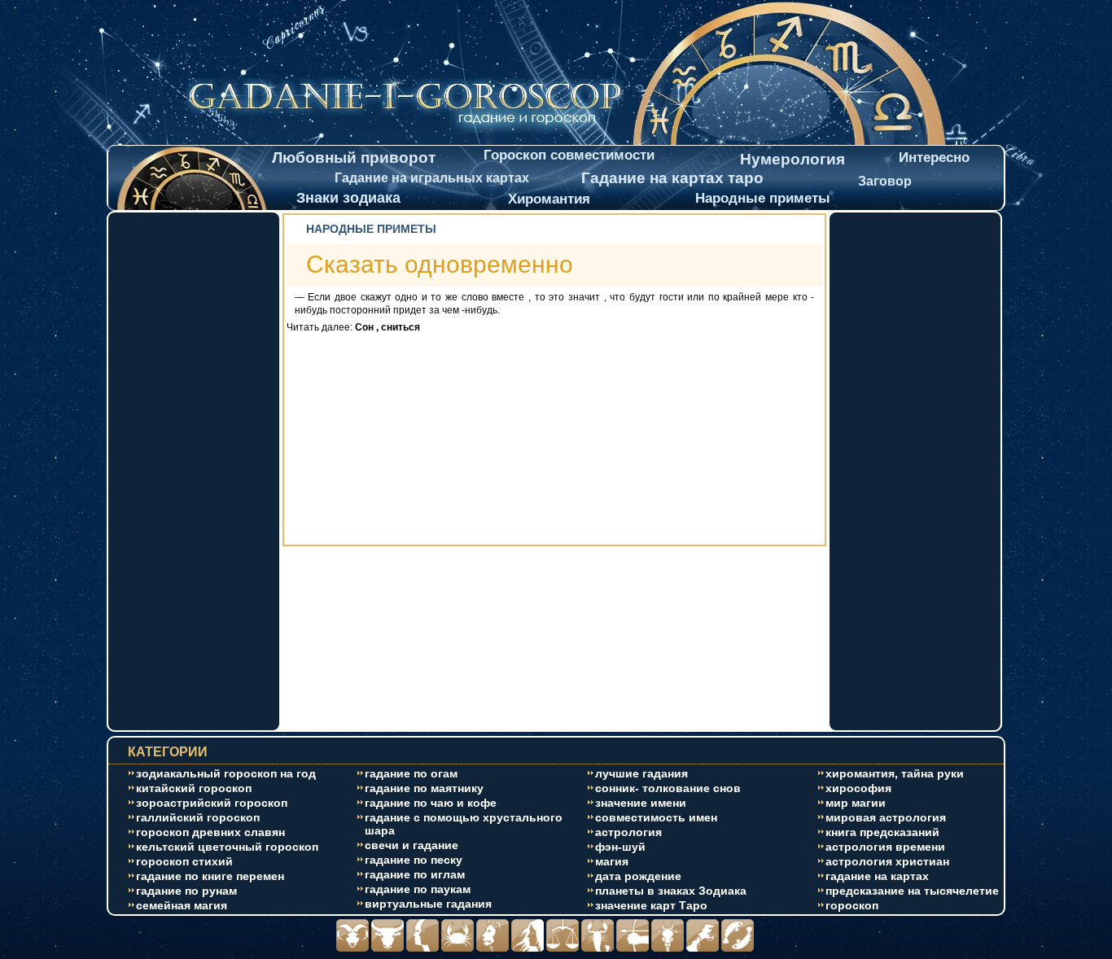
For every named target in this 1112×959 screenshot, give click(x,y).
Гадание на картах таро (672, 177)
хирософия (858, 788)
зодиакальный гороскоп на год (226, 773)
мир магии (855, 802)
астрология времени (885, 846)
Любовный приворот (354, 157)
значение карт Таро (651, 905)
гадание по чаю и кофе (431, 802)
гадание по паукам (418, 889)
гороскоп (851, 905)
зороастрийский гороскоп (211, 802)
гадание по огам (411, 773)
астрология (628, 832)
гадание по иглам (415, 874)
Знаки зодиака (348, 198)
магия (611, 861)
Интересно (934, 157)
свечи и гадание (411, 845)
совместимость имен (656, 817)
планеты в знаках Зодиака (670, 890)
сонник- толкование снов (668, 788)
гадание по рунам (186, 890)
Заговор (885, 181)
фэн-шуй (620, 846)
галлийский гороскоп (198, 817)
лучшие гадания (641, 773)
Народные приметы (762, 198)
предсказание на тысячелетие (912, 890)
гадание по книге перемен (210, 875)
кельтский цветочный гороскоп (227, 846)
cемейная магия (181, 905)
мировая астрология (885, 817)
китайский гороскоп (194, 788)
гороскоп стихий (184, 861)
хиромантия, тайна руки (894, 773)
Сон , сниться (387, 327)
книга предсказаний (882, 832)
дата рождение (638, 875)
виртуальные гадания (428, 903)
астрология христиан (887, 861)
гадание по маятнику (424, 788)
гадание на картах (877, 875)
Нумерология (792, 159)
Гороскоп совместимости (569, 155)
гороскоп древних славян (210, 832)
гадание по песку (413, 859)
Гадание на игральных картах (432, 178)
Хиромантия (549, 199)
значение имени (640, 802)
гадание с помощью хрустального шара (464, 824)
